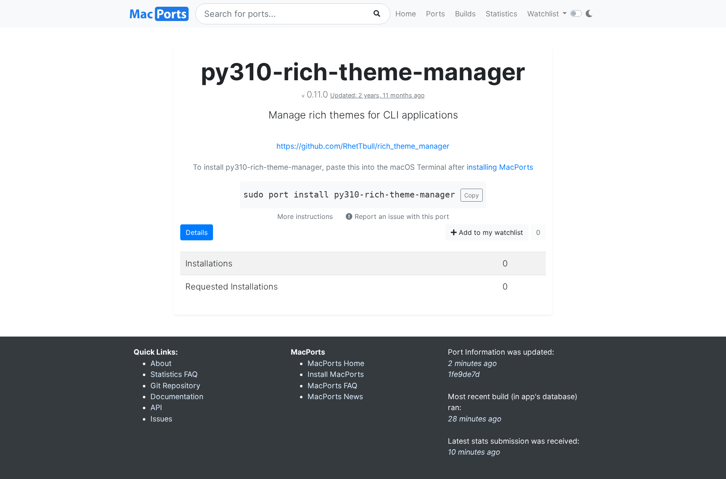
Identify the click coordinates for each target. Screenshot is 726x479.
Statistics (501, 13)
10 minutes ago (474, 451)
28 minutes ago (475, 418)
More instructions (305, 216)
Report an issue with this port (400, 216)
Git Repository (175, 385)
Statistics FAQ (173, 374)
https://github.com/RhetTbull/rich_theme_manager (363, 146)
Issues (161, 418)
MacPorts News (335, 396)
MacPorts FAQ (332, 385)
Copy (471, 195)
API (156, 407)
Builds (465, 13)
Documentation (176, 396)
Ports (435, 13)
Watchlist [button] (544, 13)
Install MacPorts (336, 374)
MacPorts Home (336, 363)
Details (197, 232)
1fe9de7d (464, 374)
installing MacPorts (500, 167)
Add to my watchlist (490, 232)
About (160, 363)
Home (405, 13)
